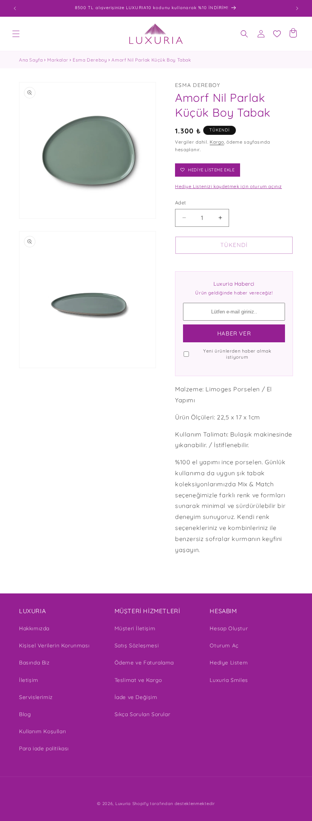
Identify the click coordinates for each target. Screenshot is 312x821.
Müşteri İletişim (135, 628)
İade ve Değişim (136, 697)
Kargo (217, 142)
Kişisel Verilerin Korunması (54, 645)
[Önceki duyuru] (14, 8)
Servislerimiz (36, 697)
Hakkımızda (34, 628)
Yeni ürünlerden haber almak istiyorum (237, 354)
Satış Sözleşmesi (137, 645)
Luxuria (123, 803)
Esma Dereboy (90, 60)
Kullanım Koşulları (42, 731)
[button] (16, 33)
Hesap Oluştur (229, 628)
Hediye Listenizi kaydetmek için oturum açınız (228, 186)
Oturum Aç (224, 645)
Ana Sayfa (31, 60)
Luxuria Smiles (229, 680)
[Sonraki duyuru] (297, 8)
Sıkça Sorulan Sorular (142, 714)
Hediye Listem (229, 662)
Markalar (57, 60)
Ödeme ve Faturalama (144, 662)
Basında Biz (34, 662)
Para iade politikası (44, 748)
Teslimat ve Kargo (138, 680)
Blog (25, 714)
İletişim (28, 680)
